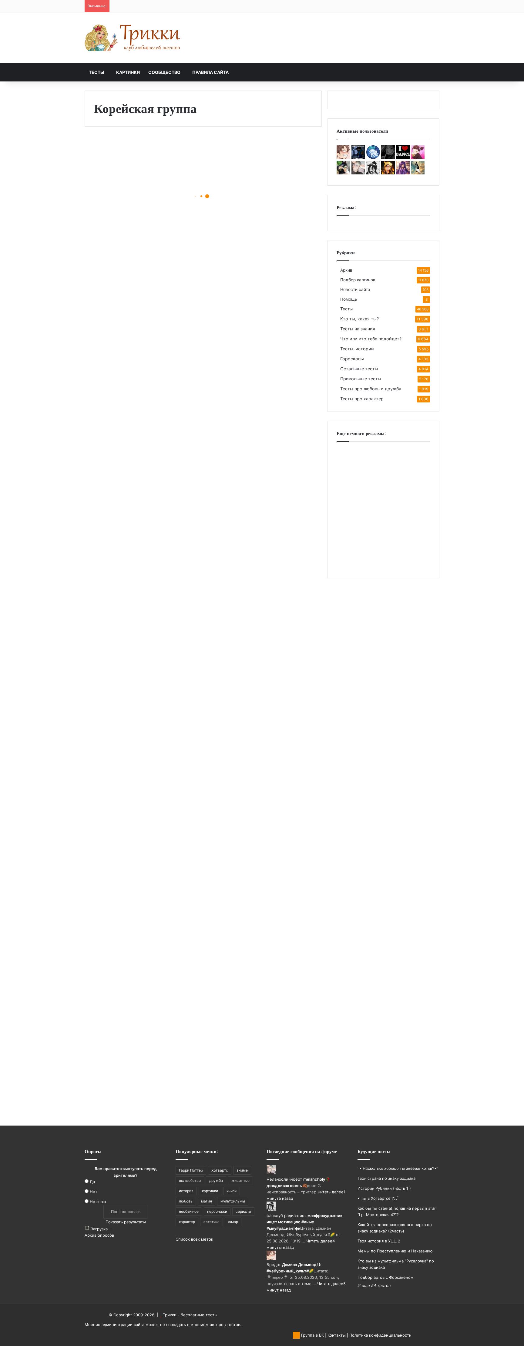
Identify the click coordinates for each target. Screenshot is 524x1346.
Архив (346, 270)
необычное (189, 1211)
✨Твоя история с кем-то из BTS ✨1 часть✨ (140, 502)
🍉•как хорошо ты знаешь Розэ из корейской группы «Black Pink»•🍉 (138, 689)
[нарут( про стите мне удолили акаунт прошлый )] (388, 172)
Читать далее (330, 1191)
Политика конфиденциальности (380, 1335)
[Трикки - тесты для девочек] (133, 38)
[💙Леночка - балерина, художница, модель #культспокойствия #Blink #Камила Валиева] (403, 157)
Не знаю (98, 1201)
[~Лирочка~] (388, 157)
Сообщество (164, 72)
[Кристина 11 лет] (358, 157)
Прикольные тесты (360, 378)
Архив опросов (99, 1235)
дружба (216, 1180)
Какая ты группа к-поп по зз (138, 794)
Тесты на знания (357, 328)
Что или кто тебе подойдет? (370, 338)
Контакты (337, 1335)
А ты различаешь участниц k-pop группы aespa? (139, 402)
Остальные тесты (359, 368)
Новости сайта (355, 289)
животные (240, 1180)
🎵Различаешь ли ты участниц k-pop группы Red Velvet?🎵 (259, 252)
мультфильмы (232, 1201)
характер (187, 1221)
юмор (233, 1221)
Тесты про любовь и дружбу (370, 388)
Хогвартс (219, 1170)
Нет (93, 1191)
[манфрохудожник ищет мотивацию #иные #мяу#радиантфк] (373, 172)
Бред (272, 1264)
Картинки (128, 72)
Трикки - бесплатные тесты (190, 1314)
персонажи (217, 1211)
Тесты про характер (362, 398)
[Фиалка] (403, 172)
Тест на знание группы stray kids (132, 985)
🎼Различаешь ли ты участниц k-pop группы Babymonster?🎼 (135, 207)
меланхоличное (282, 1179)
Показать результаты (126, 1221)
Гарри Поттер (191, 1170)
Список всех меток (194, 1239)
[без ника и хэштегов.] (418, 157)
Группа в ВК (312, 1335)
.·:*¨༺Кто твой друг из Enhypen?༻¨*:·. (256, 839)
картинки (210, 1191)
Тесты (96, 72)
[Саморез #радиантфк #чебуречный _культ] (418, 172)
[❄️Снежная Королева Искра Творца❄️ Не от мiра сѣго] (373, 157)
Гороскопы (352, 358)
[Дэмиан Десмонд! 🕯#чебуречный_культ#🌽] (343, 157)
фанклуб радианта (284, 1215)
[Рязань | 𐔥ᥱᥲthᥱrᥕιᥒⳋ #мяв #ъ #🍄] (343, 172)
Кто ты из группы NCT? (257, 945)
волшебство (190, 1180)
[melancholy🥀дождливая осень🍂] (358, 172)
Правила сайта (210, 72)
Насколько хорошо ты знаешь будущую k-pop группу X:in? (257, 644)
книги (232, 1191)
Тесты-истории (357, 348)
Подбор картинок (357, 279)
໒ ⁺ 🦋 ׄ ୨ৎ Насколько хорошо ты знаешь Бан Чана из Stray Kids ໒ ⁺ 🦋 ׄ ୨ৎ (264, 544)
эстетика (211, 1221)
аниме (242, 1170)
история (186, 1191)
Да (92, 1181)
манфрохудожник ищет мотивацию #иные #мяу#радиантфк (304, 1222)
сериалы (243, 1211)
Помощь (348, 299)
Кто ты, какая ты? (359, 318)
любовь (186, 1201)
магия (206, 1201)
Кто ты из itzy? (119, 1090)
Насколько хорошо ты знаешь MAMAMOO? (254, 357)
